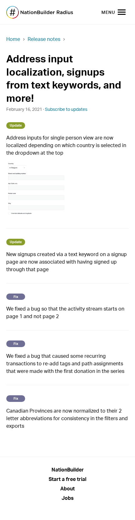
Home (13, 39)
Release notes (44, 39)
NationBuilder (67, 469)
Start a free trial (67, 479)
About (67, 488)
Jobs (68, 498)
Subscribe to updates (66, 109)
